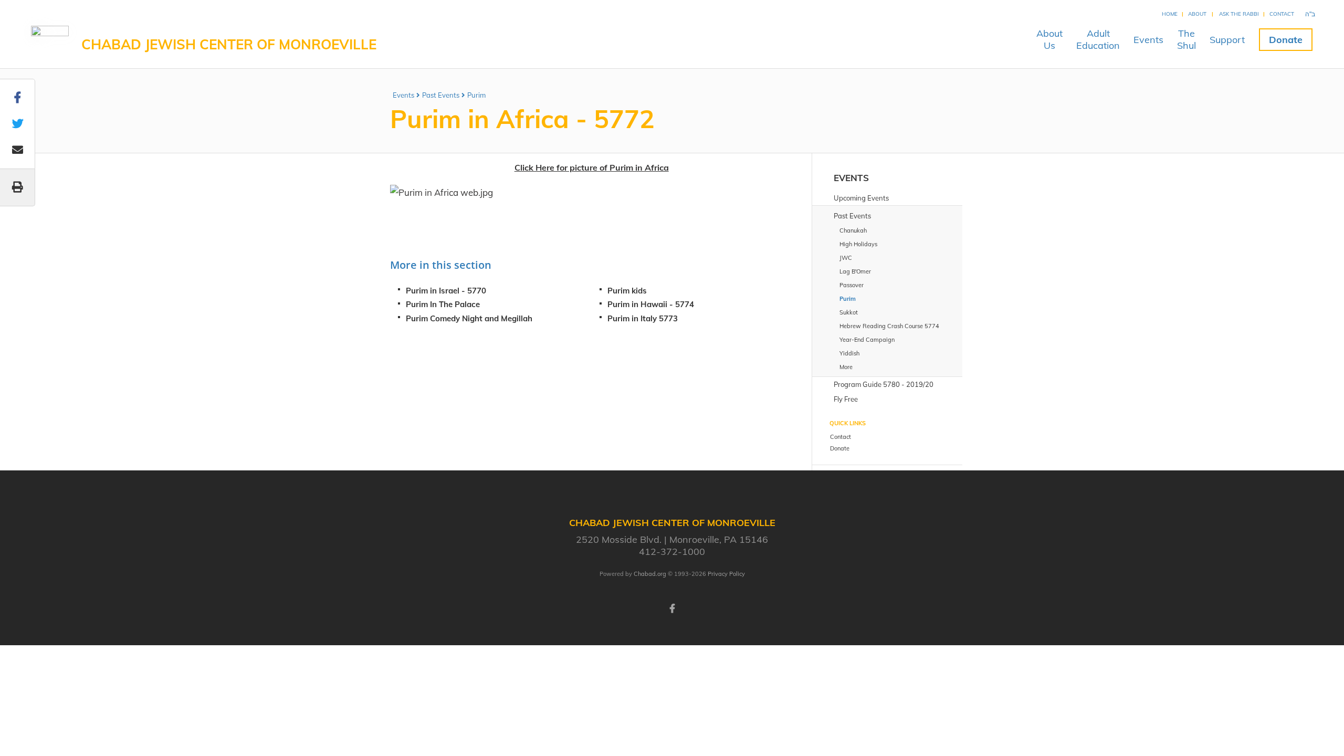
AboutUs (1049, 39)
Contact (1281, 13)
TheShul (1186, 39)
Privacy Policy (726, 574)
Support (1227, 40)
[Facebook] (672, 607)
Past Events (440, 95)
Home (1170, 13)
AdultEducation (1098, 39)
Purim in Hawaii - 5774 (650, 304)
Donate (1286, 40)
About (1197, 13)
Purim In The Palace (443, 304)
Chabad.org (650, 574)
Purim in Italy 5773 (642, 318)
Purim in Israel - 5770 (446, 291)
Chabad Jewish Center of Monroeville (228, 44)
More (846, 367)
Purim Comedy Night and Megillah (469, 318)
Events (1148, 40)
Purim (476, 95)
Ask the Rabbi (1239, 13)
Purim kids (627, 291)
